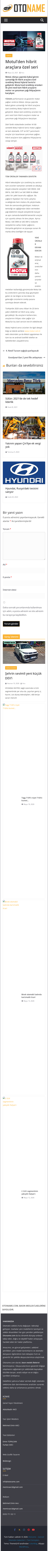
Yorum (7, 529)
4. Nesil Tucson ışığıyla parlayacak (22, 350)
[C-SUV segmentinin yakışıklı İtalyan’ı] (11, 1194)
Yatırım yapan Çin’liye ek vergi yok (23, 445)
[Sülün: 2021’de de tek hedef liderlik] (24, 373)
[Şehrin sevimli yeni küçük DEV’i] (24, 652)
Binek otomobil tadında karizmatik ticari (32, 995)
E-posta (7, 577)
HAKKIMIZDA (8, 1321)
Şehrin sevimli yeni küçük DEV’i (23, 675)
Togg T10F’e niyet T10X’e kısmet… (32, 799)
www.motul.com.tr (32, 331)
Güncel (8, 55)
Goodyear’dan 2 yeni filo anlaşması (25, 357)
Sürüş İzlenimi (11, 668)
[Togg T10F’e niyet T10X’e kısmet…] (11, 800)
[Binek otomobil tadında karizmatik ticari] (11, 997)
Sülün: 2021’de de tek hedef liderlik (21, 400)
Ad (5, 564)
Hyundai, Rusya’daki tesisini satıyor (21, 490)
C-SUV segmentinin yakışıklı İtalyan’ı (30, 1192)
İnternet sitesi (9, 589)
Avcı (22, 73)
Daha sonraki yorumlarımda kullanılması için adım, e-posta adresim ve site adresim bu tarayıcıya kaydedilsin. (23, 611)
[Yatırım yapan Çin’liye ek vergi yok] (24, 418)
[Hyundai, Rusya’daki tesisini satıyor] (24, 463)
